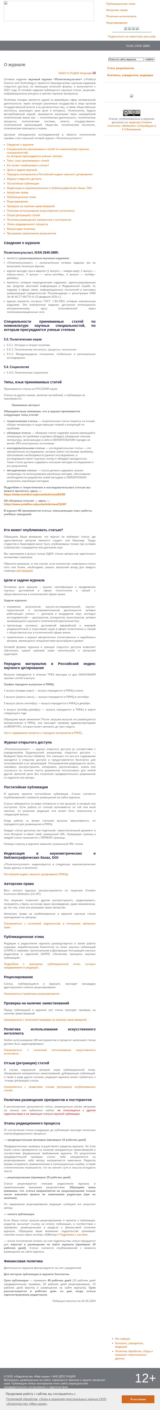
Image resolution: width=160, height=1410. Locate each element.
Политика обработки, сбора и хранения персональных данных (134, 1355)
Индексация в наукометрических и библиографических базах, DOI (49, 187)
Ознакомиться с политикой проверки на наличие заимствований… (46, 1019)
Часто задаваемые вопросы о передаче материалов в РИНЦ (43, 732)
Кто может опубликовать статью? (28, 165)
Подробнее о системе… (75, 1234)
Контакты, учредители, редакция (130, 75)
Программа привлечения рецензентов (31, 233)
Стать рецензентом (120, 68)
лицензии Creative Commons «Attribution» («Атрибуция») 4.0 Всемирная (132, 126)
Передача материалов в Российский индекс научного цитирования (49, 174)
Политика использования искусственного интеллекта (41, 210)
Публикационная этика (120, 3)
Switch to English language (75, 73)
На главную (122, 1338)
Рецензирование (116, 22)
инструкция (24, 570)
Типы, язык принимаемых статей (28, 160)
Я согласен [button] (138, 1399)
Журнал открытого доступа (24, 178)
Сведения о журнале (20, 144)
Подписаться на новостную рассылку (132, 36)
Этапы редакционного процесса (27, 224)
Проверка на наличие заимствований (31, 206)
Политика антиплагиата (121, 16)
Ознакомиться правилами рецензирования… (33, 993)
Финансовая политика (21, 228)
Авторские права (117, 10)
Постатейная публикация (23, 183)
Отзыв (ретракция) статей (23, 215)
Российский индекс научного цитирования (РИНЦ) (36, 874)
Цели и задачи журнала (22, 169)
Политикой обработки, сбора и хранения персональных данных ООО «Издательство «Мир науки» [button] (56, 1401)
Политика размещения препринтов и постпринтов (39, 219)
